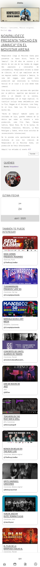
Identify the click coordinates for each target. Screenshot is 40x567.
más (9, 30)
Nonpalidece (14, 166)
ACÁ (29, 149)
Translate (33, 154)
